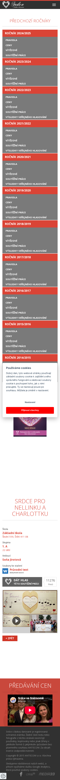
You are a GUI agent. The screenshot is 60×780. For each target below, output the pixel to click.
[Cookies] (3, 776)
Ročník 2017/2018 (18, 257)
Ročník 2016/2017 (18, 291)
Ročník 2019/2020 (18, 190)
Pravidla (11, 40)
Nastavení (30, 402)
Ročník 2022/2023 (18, 90)
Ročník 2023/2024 (18, 61)
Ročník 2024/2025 (18, 33)
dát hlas (26, 581)
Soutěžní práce (16, 55)
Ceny (9, 45)
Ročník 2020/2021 (18, 157)
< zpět (10, 638)
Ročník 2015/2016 (18, 324)
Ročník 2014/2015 (18, 357)
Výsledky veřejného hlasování (26, 117)
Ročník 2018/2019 (18, 224)
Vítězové (11, 50)
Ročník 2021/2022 (18, 123)
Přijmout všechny (30, 410)
